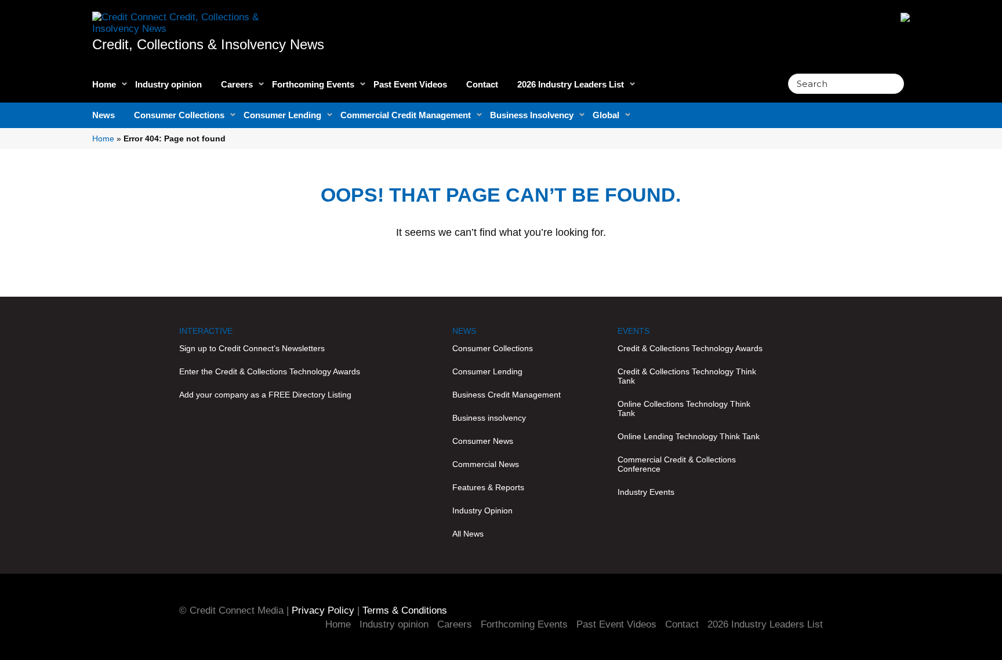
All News (468, 533)
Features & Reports (488, 487)
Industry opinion (168, 84)
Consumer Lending (282, 115)
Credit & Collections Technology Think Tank (687, 376)
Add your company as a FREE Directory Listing (265, 394)
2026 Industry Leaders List (570, 84)
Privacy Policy (323, 610)
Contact (482, 84)
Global (606, 115)
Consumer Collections (179, 115)
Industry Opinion (482, 510)
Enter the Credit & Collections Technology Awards (269, 371)
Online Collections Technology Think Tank (684, 408)
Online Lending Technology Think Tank (689, 436)
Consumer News (482, 441)
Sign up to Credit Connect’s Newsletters (252, 348)
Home (104, 84)
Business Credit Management (506, 394)
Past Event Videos (410, 84)
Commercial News (485, 464)
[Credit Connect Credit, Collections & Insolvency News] (193, 16)
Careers (237, 84)
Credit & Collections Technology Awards (690, 348)
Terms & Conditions (404, 610)
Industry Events (646, 492)
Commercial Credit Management (405, 115)
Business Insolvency (531, 115)
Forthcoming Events (313, 84)
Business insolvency (489, 417)
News (103, 115)
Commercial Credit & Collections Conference (677, 464)
